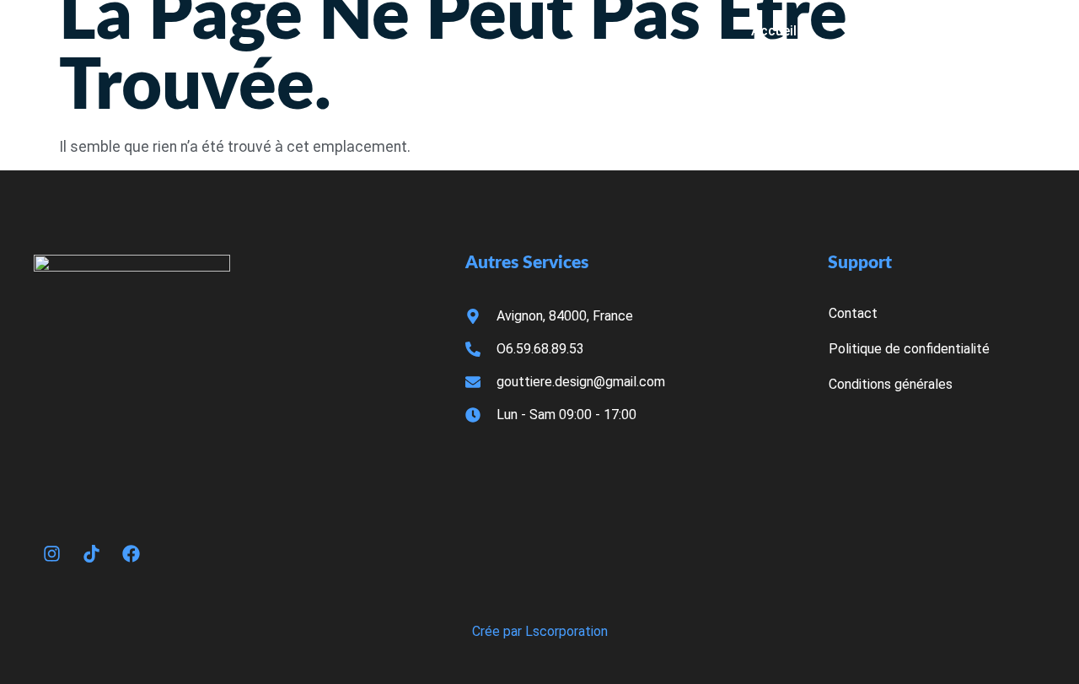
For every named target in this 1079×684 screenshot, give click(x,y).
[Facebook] (130, 553)
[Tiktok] (91, 553)
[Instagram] (51, 553)
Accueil (774, 31)
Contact (1006, 31)
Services (888, 31)
